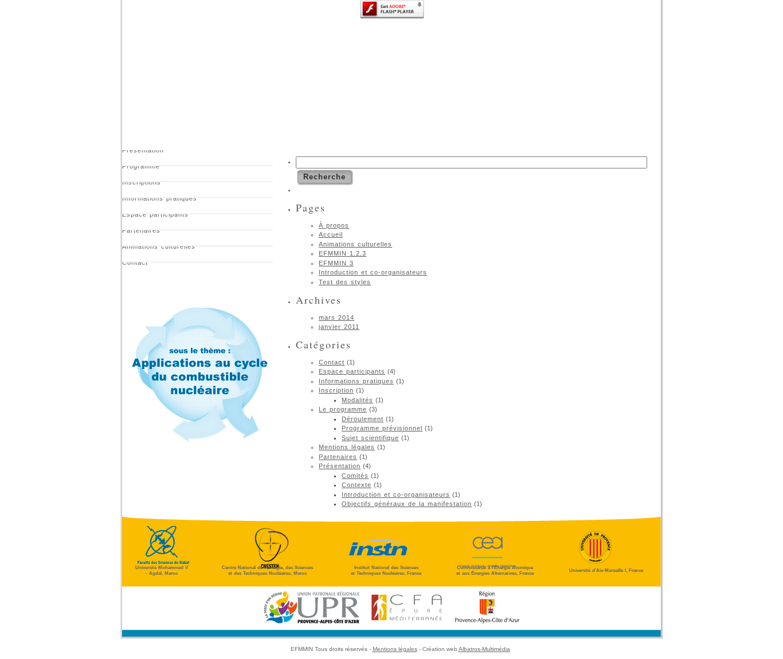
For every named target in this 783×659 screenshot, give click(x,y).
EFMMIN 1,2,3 (342, 253)
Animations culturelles (158, 248)
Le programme (343, 409)
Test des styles (345, 281)
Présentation (143, 152)
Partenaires (141, 232)
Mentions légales (347, 447)
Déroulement (362, 418)
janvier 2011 (339, 326)
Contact (135, 264)
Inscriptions (141, 184)
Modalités (357, 400)
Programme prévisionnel (382, 428)
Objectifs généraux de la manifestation (407, 503)
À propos (334, 225)
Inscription (336, 390)
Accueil (331, 234)
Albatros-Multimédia (484, 649)
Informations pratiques (159, 200)
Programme (141, 168)
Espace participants (155, 216)
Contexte (356, 484)
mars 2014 (336, 317)
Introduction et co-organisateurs (373, 272)
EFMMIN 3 (336, 263)
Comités (355, 475)
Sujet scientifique (370, 437)
